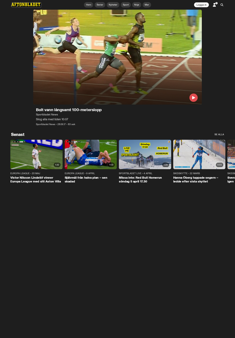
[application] (117, 57)
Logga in (201, 4)
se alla (219, 134)
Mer (147, 4)
